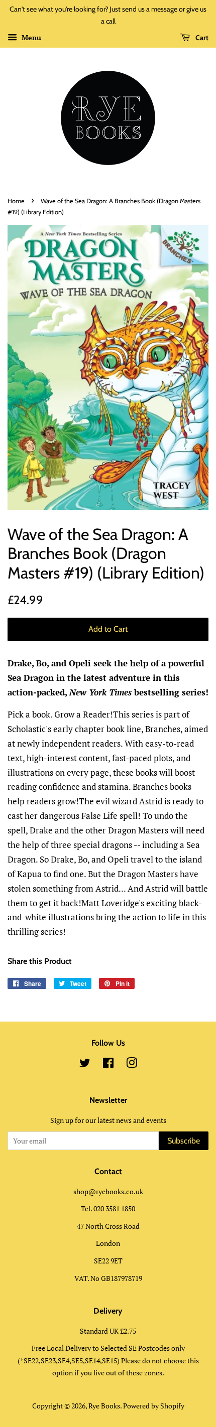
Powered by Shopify (153, 1405)
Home (16, 201)
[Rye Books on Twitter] (84, 1064)
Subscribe (183, 1141)
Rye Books (104, 1405)
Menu (30, 37)
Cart (201, 37)
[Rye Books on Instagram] (131, 1064)
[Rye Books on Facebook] (108, 1064)
